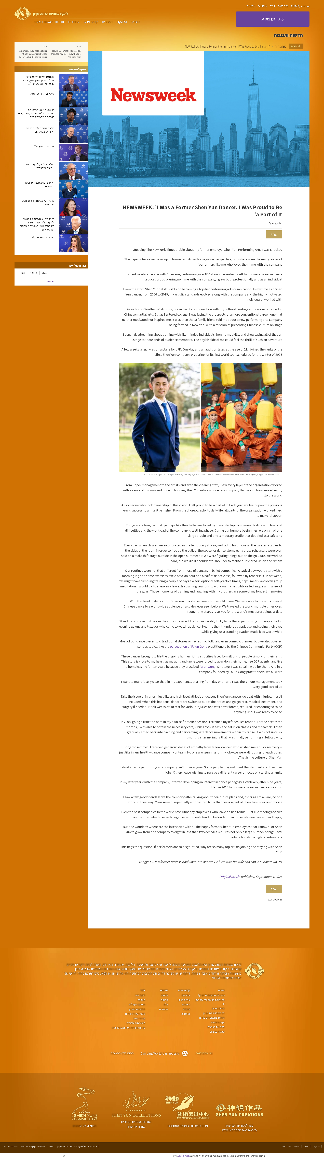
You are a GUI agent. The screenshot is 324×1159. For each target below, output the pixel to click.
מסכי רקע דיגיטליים (135, 1014)
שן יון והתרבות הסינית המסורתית (128, 1028)
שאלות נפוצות (42, 22)
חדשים (164, 995)
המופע (135, 22)
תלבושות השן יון (137, 1009)
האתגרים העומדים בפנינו (212, 1017)
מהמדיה (280, 46)
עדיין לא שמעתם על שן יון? (211, 995)
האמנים (107, 22)
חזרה (294, 46)
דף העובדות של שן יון (214, 1013)
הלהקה (122, 22)
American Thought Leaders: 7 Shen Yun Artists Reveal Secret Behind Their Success (33, 53)
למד (272, 6)
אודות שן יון (184, 1000)
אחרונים (73, 22)
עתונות (250, 6)
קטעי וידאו (91, 22)
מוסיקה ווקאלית (137, 1004)
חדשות (33, 273)
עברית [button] (305, 6)
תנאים (306, 1146)
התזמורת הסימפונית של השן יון (210, 1002)
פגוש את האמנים (216, 1027)
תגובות (59, 22)
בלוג (44, 273)
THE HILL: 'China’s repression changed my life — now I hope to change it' (66, 53)
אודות (221, 990)
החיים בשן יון (218, 1008)
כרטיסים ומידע (273, 19)
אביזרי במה (139, 1018)
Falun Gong (207, 666)
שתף (274, 234)
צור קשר (283, 6)
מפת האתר (286, 1146)
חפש (294, 6)
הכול (22, 273)
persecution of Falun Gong (188, 646)
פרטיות (297, 1146)
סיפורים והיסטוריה (136, 1023)
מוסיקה (141, 1000)
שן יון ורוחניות (218, 1022)
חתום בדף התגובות (122, 1053)
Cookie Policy (184, 1155)
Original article (229, 876)
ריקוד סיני (140, 995)
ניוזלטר (262, 6)
